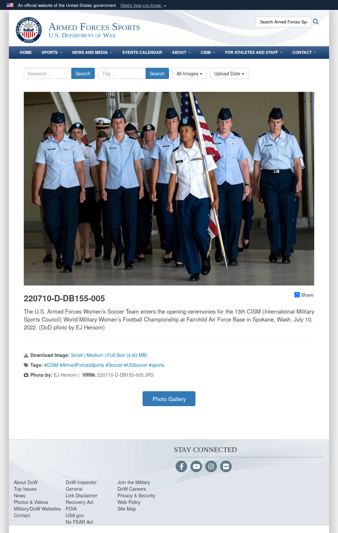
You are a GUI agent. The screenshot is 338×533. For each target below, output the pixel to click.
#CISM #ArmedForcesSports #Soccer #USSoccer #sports (104, 365)
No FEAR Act (79, 521)
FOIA (71, 508)
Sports (50, 52)
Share (307, 294)
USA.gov (75, 515)
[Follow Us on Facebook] (181, 467)
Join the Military (134, 482)
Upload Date (228, 73)
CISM (206, 52)
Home (26, 52)
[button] (144, 5)
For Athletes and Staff (251, 52)
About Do (23, 482)
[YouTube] (196, 467)
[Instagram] (211, 467)
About (179, 52)
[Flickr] (226, 467)
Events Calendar (142, 52)
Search (83, 73)
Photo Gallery (169, 399)
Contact (302, 52)
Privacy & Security (136, 495)
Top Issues (25, 488)
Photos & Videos (31, 502)
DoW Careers (132, 488)
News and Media (90, 52)
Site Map (127, 508)
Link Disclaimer (81, 495)
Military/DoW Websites (37, 508)
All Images (188, 73)
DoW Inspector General (81, 485)
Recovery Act (79, 502)
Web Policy (129, 502)
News (19, 495)
